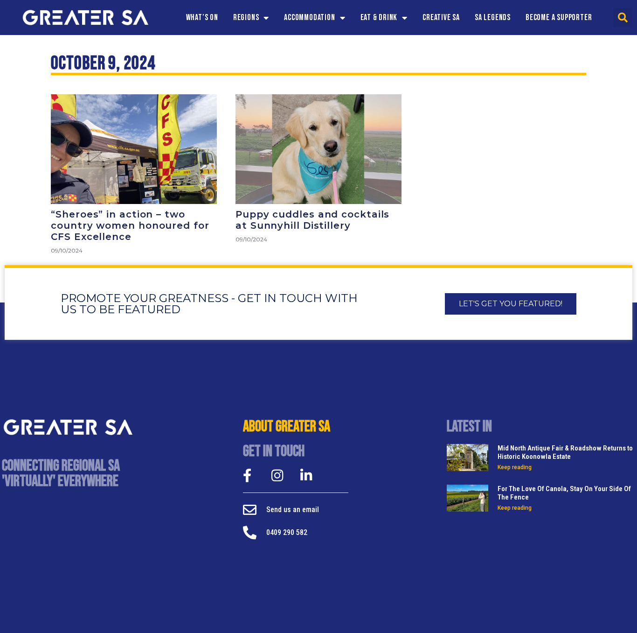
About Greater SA (286, 426)
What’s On (202, 17)
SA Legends (493, 17)
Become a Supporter (559, 17)
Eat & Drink (379, 17)
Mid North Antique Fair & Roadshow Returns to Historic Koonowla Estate (565, 452)
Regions (246, 17)
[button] (622, 17)
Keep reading (515, 467)
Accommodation (309, 17)
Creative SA (441, 17)
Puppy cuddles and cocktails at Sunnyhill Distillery (312, 220)
